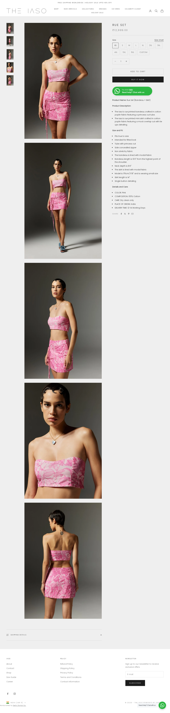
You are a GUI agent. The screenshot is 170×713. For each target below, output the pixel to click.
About (9, 664)
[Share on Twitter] (125, 214)
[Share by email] (132, 214)
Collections (88, 9)
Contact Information (70, 681)
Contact (10, 668)
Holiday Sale (97, 13)
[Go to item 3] (10, 54)
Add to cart (137, 71)
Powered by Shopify (153, 703)
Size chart (159, 40)
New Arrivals (70, 9)
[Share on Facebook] (121, 214)
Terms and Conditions (70, 677)
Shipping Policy (67, 668)
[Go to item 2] (10, 41)
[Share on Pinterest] (129, 214)
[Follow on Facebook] (7, 693)
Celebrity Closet (133, 9)
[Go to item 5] (10, 80)
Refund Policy (66, 664)
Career (9, 681)
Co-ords (116, 9)
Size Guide (11, 677)
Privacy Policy (66, 672)
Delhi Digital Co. (19, 705)
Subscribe (135, 683)
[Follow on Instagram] (14, 693)
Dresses (103, 9)
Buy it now (137, 79)
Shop (56, 9)
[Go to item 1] (10, 28)
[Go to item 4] (10, 67)
